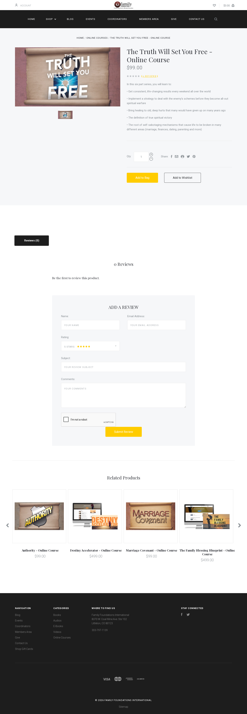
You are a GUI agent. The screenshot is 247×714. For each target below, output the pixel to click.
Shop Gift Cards (24, 648)
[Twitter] (188, 615)
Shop (49, 19)
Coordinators (117, 19)
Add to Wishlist (182, 177)
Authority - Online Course (40, 550)
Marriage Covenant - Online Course (151, 550)
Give (174, 19)
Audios (57, 620)
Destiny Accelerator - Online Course (96, 550)
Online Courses (62, 637)
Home (31, 19)
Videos (57, 632)
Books (57, 615)
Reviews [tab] (29, 240)
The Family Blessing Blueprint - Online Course (207, 552)
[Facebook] (181, 615)
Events (90, 19)
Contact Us (197, 19)
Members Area (149, 19)
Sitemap (123, 706)
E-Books (58, 626)
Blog (70, 19)
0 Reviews (149, 76)
